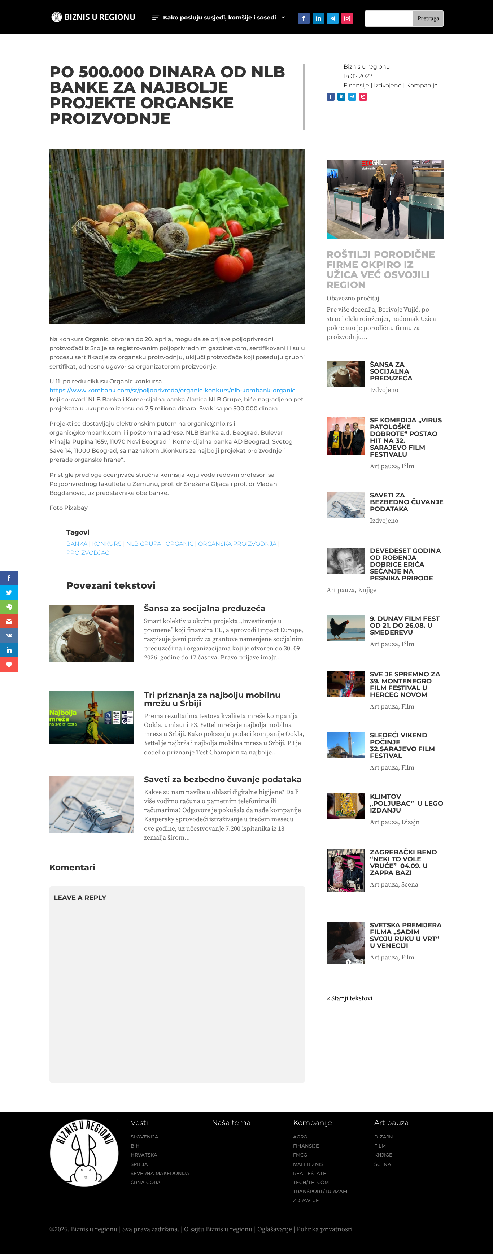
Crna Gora (146, 1182)
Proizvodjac (87, 552)
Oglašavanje (274, 1229)
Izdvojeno (388, 85)
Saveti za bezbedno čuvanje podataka (223, 779)
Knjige (367, 590)
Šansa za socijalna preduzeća (205, 608)
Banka (76, 543)
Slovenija (144, 1137)
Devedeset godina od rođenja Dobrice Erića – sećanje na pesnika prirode (405, 564)
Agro (300, 1137)
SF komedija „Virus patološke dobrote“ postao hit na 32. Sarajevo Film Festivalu (406, 437)
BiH (135, 1146)
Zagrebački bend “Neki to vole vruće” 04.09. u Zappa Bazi (403, 862)
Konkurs (107, 543)
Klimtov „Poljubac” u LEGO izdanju (406, 803)
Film (407, 466)
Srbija (139, 1164)
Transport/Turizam (320, 1191)
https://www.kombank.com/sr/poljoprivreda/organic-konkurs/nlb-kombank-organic (172, 390)
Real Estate (309, 1173)
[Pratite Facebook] (304, 18)
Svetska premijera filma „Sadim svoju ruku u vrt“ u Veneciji (406, 935)
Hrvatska (144, 1155)
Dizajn (410, 822)
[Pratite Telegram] (333, 18)
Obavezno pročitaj (353, 298)
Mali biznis (308, 1164)
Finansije (356, 85)
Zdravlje (306, 1200)
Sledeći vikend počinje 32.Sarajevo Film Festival (402, 745)
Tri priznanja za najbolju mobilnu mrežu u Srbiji (212, 699)
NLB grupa (143, 543)
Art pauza (384, 466)
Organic (179, 543)
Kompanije (422, 85)
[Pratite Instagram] (347, 18)
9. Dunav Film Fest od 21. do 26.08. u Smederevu (405, 625)
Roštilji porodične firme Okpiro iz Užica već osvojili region (381, 270)
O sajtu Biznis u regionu (218, 1229)
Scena (409, 884)
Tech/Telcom (311, 1182)
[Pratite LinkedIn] (318, 18)
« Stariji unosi (346, 998)
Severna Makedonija (160, 1173)
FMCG (300, 1155)
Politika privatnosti (324, 1229)
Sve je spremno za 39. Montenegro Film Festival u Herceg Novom (405, 684)
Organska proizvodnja (237, 543)
